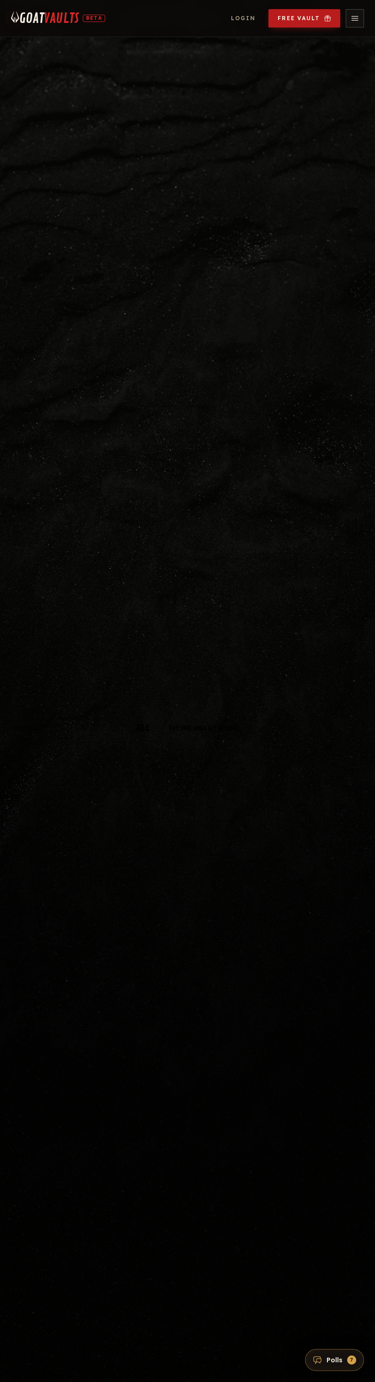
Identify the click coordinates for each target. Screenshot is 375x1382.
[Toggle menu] (355, 18)
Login (243, 18)
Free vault (299, 18)
